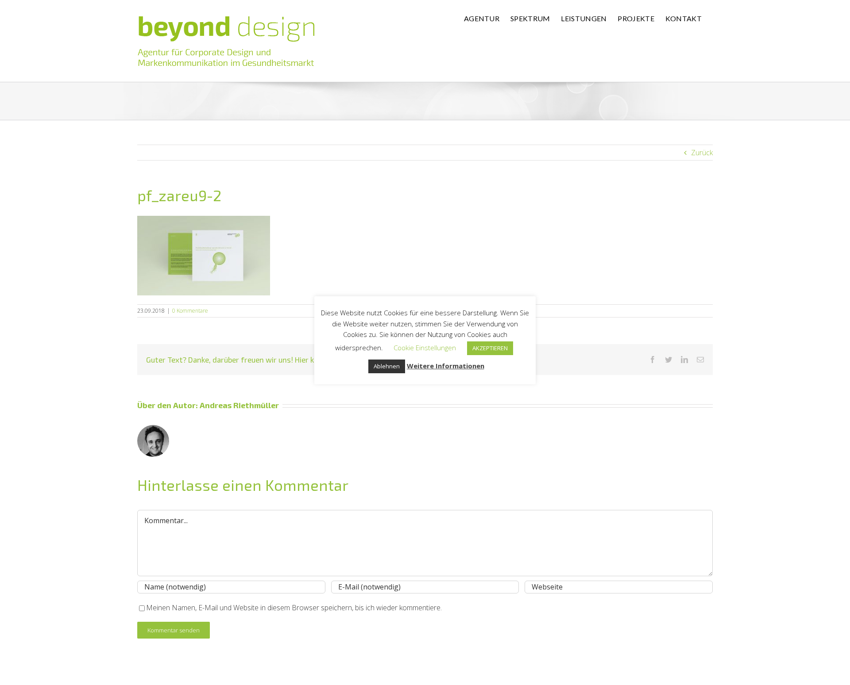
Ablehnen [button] (387, 366)
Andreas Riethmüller (239, 405)
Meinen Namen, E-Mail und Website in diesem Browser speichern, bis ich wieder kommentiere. (294, 607)
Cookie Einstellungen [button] (425, 347)
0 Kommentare (190, 310)
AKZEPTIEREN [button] (490, 348)
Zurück (702, 152)
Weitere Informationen (445, 365)
